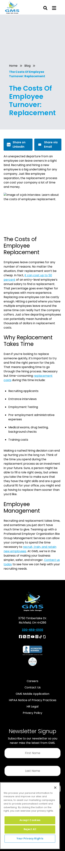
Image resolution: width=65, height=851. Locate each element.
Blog (27, 66)
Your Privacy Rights (30, 838)
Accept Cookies (30, 820)
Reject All (30, 829)
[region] (30, 815)
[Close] (55, 788)
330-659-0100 (32, 630)
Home (13, 66)
